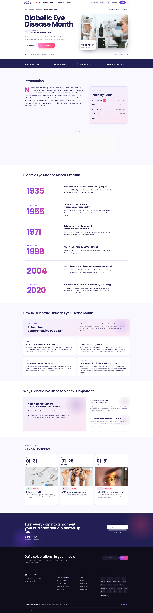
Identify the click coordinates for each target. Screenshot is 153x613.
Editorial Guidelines (113, 610)
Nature (121, 584)
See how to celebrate (45, 45)
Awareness (84, 64)
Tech (120, 591)
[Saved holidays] (128, 2)
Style (115, 591)
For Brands (114, 2)
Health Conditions (114, 64)
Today (38, 2)
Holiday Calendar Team (49, 54)
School (125, 588)
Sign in (122, 2)
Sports (109, 591)
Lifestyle (109, 584)
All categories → (104, 595)
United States (59, 64)
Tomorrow (44, 2)
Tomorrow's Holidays (61, 580)
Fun (119, 581)
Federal (109, 581)
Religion (120, 588)
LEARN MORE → (124, 604)
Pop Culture (104, 588)
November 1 (39, 9)
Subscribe (124, 557)
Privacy (121, 610)
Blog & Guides (83, 589)
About (81, 577)
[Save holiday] (56, 469)
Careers (123, 578)
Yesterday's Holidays (61, 583)
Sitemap (126, 610)
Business (117, 578)
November (31, 9)
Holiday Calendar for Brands (116, 527)
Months (51, 2)
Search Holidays (60, 589)
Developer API (117, 532)
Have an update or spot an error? (121, 54)
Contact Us (83, 580)
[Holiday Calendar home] (27, 2)
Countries (68, 2)
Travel (125, 591)
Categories (59, 2)
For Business (83, 583)
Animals (103, 578)
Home (26, 9)
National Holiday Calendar (62, 586)
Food (114, 581)
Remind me (32, 45)
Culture (103, 581)
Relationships (112, 588)
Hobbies (103, 584)
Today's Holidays (62, 577)
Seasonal (103, 591)
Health (124, 581)
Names (115, 584)
